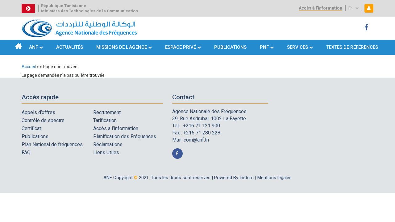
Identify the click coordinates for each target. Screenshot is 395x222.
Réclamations (108, 144)
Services (297, 47)
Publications (230, 47)
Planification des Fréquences (124, 136)
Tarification (105, 120)
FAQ (26, 152)
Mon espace (367, 8)
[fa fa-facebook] (367, 27)
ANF (33, 47)
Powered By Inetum (234, 177)
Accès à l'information (320, 8)
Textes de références (352, 47)
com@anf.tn (196, 140)
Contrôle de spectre (43, 120)
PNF (264, 47)
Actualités (69, 47)
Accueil (18, 46)
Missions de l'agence (121, 47)
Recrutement (107, 112)
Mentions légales (274, 177)
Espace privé (181, 47)
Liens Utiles (106, 152)
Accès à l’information (115, 128)
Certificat (31, 128)
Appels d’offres (38, 112)
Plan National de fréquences (52, 144)
